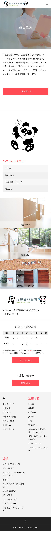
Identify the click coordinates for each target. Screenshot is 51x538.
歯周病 (31, 408)
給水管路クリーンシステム (13, 509)
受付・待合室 (8, 468)
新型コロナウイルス (14, 182)
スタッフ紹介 (8, 421)
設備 (5, 458)
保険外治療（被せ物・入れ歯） (37, 437)
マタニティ (33, 425)
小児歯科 (32, 412)
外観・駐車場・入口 (11, 464)
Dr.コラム (7, 425)
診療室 (5, 480)
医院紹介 (6, 412)
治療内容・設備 (9, 416)
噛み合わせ (10, 175)
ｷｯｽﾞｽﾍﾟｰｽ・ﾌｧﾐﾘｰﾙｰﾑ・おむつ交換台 (14, 473)
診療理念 (6, 408)
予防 (30, 421)
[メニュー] (47, 4)
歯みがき (9, 189)
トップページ (8, 404)
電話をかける (25, 383)
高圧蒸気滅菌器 (9, 491)
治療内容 (33, 398)
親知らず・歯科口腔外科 (37, 448)
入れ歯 (31, 416)
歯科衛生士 (26, 91)
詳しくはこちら (25, 360)
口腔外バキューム (10, 503)
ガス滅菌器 (7, 495)
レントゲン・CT (10, 499)
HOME (4, 398)
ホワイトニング (35, 443)
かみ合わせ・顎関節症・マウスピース (36, 430)
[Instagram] (25, 521)
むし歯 (8, 168)
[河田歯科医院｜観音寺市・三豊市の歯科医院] (15, 4)
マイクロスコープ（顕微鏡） (13, 485)
